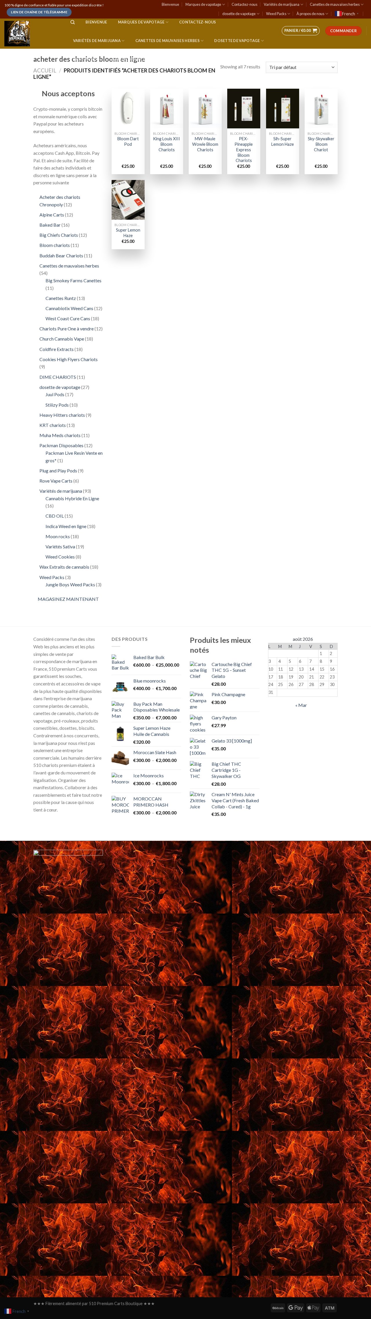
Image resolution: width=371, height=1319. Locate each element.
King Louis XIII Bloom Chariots (166, 144)
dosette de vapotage (239, 13)
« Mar (301, 705)
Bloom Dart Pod (128, 141)
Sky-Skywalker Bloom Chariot (321, 144)
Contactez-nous (244, 4)
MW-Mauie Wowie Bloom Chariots (205, 144)
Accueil (44, 70)
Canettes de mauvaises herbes (335, 4)
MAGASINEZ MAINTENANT (68, 599)
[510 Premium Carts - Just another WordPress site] (31, 34)
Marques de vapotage (203, 4)
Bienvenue (170, 4)
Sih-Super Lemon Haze (282, 141)
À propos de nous (310, 13)
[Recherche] (73, 22)
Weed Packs (276, 13)
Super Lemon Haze (128, 233)
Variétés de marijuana (281, 4)
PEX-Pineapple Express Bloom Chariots (243, 149)
